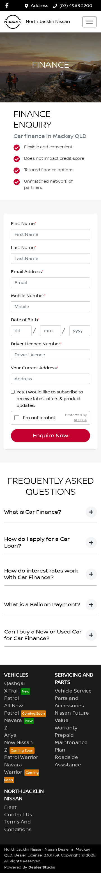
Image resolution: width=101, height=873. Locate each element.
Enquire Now (50, 435)
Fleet (10, 807)
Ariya (10, 735)
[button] (89, 21)
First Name (23, 223)
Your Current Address (34, 367)
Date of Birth (25, 319)
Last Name (23, 247)
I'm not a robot (39, 417)
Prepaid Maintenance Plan (71, 742)
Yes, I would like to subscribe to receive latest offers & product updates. (50, 398)
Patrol (11, 698)
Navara (13, 720)
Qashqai (14, 683)
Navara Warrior (13, 768)
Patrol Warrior (21, 757)
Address (39, 5)
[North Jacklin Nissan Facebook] (8, 5)
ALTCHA (80, 420)
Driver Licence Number (36, 343)
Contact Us (18, 815)
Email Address (27, 271)
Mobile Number (28, 295)
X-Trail (11, 691)
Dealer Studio (41, 867)
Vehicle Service (73, 691)
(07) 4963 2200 (75, 5)
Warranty (66, 728)
